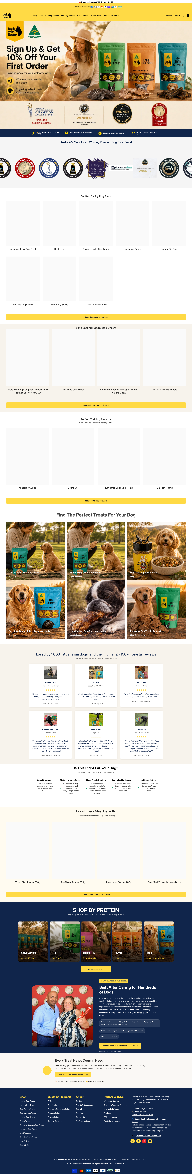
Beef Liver (59, 249)
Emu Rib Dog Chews (22, 304)
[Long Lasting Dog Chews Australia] (96, 609)
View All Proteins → (96, 969)
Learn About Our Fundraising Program (73, 1074)
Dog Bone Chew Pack (73, 389)
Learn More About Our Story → (111, 1051)
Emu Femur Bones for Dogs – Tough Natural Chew (118, 391)
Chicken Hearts (165, 487)
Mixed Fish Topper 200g (27, 882)
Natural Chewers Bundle (164, 389)
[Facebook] (132, 1141)
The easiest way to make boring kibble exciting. (96, 816)
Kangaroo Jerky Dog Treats (23, 249)
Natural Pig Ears (169, 249)
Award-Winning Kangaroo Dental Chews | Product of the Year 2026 (27, 391)
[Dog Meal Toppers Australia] (156, 551)
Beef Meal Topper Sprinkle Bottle (164, 882)
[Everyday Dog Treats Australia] (156, 609)
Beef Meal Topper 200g (73, 882)
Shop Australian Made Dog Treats (120, 1045)
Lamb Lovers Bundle (96, 304)
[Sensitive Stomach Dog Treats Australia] (35, 609)
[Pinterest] (144, 1141)
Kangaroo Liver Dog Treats (119, 487)
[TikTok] (150, 1141)
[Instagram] (138, 1141)
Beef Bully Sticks (59, 304)
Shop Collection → (16, 576)
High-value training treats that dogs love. (96, 423)
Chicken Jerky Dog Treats (96, 249)
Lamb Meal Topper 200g (118, 882)
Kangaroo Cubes (132, 249)
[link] (96, 75)
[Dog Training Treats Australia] (35, 551)
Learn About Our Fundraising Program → (148, 1130)
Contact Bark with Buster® (142, 1114)
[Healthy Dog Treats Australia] (96, 551)
